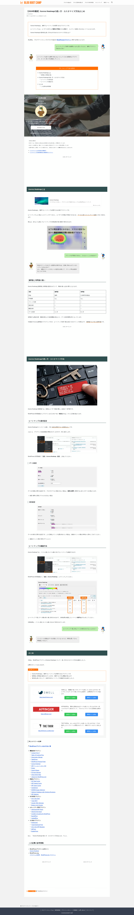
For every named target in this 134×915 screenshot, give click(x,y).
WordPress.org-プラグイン (48, 855)
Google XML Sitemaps (37, 803)
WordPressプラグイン (42, 891)
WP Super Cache (36, 785)
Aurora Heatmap (54, 200)
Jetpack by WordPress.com (38, 777)
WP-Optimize (35, 794)
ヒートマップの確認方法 (47, 81)
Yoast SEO (34, 800)
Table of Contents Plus (37, 755)
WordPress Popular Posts (38, 761)
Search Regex (35, 770)
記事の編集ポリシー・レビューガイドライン (41, 133)
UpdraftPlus (34, 818)
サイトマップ (90, 910)
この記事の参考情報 (46, 86)
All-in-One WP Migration (38, 827)
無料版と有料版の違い (46, 75)
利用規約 (75, 910)
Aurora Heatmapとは (45, 72)
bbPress (33, 829)
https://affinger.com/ (46, 714)
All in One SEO (35, 798)
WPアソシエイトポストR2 (38, 766)
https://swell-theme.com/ (46, 697)
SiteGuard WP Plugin (37, 809)
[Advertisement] (67, 169)
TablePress (34, 759)
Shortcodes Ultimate (36, 757)
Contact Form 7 (35, 753)
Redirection (34, 822)
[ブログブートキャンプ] (30, 2)
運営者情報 (57, 910)
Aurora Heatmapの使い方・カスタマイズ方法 (51, 77)
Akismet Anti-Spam (36, 811)
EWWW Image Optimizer (38, 790)
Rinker (33, 768)
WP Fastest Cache (36, 783)
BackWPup (34, 816)
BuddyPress (34, 831)
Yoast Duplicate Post (37, 824)
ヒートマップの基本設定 (47, 79)
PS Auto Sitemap (36, 772)
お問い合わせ (82, 910)
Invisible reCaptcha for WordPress (40, 814)
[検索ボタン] (112, 2)
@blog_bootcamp (41, 103)
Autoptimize (34, 787)
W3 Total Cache (35, 781)
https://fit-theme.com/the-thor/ (46, 730)
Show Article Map (36, 774)
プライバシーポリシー (67, 910)
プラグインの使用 (35, 855)
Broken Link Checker (37, 805)
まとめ (41, 84)
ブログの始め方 (32, 891)
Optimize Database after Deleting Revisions (43, 792)
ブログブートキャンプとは (47, 910)
